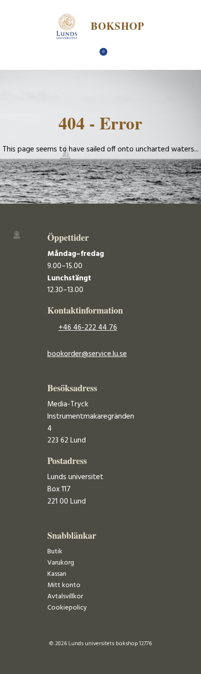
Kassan (56, 574)
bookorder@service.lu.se (87, 354)
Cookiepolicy (67, 607)
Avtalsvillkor (65, 596)
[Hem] (83, 54)
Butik (54, 551)
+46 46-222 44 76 (88, 328)
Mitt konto (63, 585)
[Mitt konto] (117, 54)
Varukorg (60, 563)
